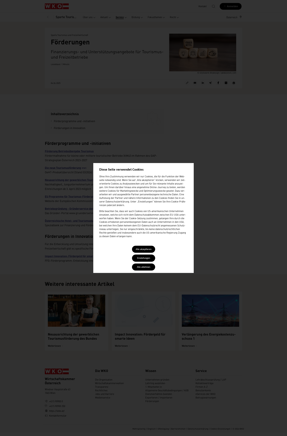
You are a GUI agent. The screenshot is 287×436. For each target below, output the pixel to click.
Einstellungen (143, 258)
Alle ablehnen (143, 267)
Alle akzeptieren (143, 249)
